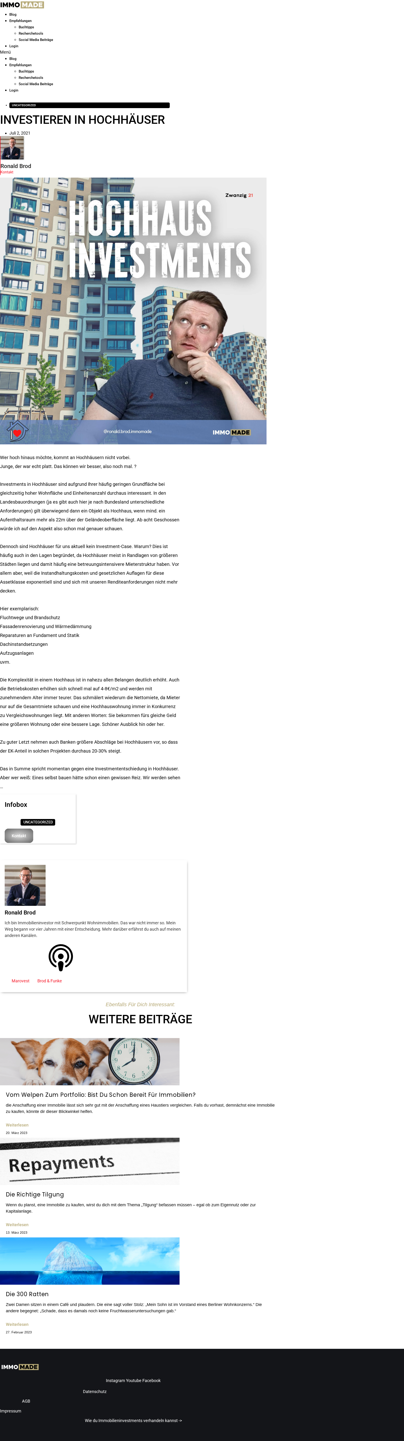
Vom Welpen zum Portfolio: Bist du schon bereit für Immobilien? (101, 1095)
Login (13, 46)
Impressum (10, 1410)
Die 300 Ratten (27, 1294)
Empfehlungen (20, 21)
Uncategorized (24, 105)
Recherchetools (31, 33)
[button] (98, 52)
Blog (13, 14)
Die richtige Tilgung (35, 1194)
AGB (26, 1401)
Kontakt (6, 172)
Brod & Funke (49, 980)
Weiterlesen (17, 1125)
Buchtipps (26, 27)
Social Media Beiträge (36, 40)
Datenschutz (95, 1391)
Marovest (20, 980)
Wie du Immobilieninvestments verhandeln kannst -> (133, 1420)
